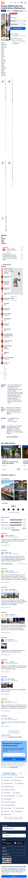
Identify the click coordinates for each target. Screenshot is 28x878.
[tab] (9, 773)
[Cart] (18, 3)
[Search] (11, 2)
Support (4, 847)
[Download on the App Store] (18, 843)
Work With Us (5, 854)
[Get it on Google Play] (7, 843)
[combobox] (16, 530)
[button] (12, 11)
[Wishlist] (14, 3)
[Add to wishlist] (19, 447)
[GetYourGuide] (3, 3)
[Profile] (25, 3)
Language (4, 825)
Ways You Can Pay (6, 856)
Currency (4, 832)
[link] (11, 458)
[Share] (25, 11)
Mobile (3, 839)
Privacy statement (14, 767)
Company (4, 851)
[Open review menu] (25, 536)
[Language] (22, 2)
